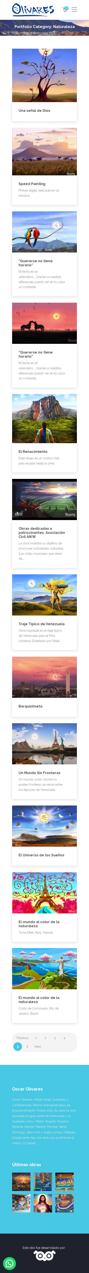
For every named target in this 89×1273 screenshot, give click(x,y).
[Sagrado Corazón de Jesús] (43, 1203)
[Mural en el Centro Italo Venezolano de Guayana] (43, 1182)
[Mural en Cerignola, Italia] (21, 1203)
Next (38, 1046)
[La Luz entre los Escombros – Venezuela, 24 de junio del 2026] (21, 1182)
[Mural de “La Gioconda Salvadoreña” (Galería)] (64, 1203)
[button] (9, 1263)
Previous (23, 1038)
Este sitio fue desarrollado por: (44, 1248)
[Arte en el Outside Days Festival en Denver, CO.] (64, 1182)
